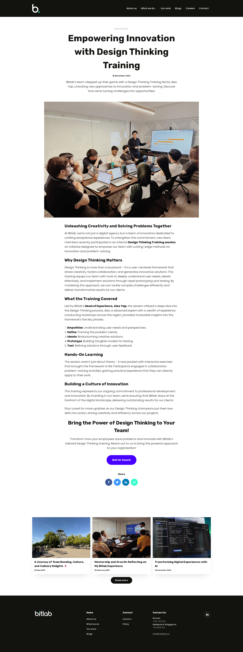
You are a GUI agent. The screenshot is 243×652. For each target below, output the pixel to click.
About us (131, 8)
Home (89, 612)
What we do (148, 8)
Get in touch (121, 460)
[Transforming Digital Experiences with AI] (182, 537)
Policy (126, 624)
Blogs (178, 8)
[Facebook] (108, 482)
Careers (190, 8)
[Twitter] (117, 482)
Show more (121, 580)
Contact (204, 8)
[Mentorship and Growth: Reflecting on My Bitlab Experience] (121, 537)
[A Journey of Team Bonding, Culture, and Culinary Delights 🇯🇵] (61, 537)
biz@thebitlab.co (161, 633)
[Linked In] (125, 482)
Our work (166, 8)
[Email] (134, 482)
